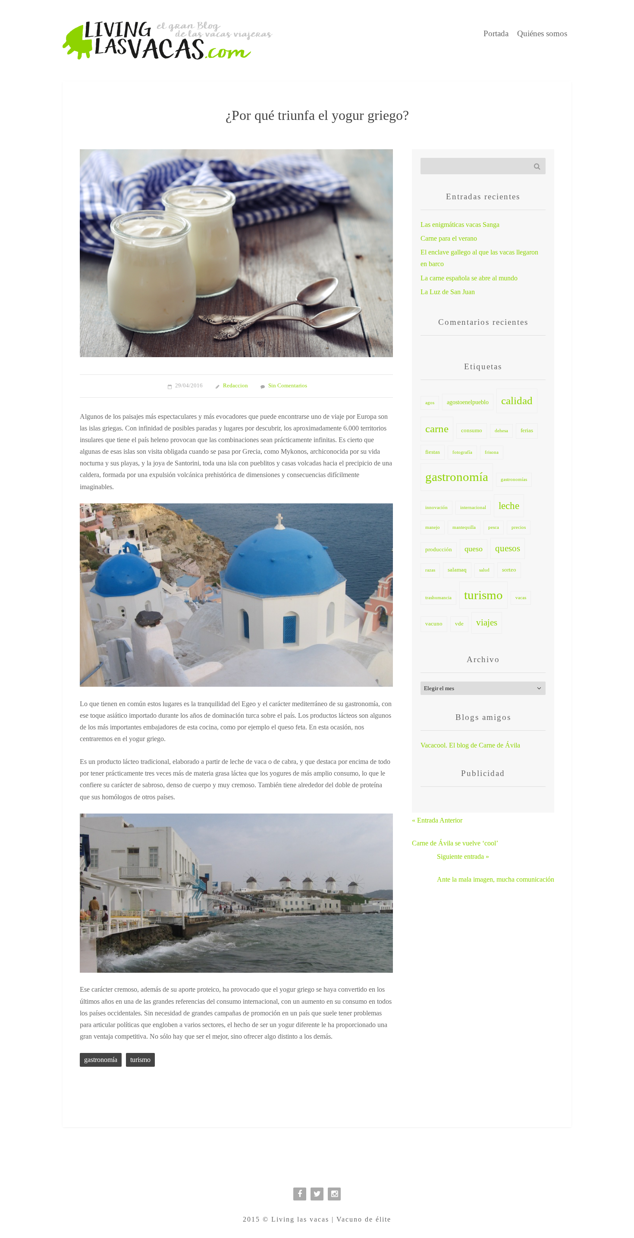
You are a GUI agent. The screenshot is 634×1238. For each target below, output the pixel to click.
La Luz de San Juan (448, 291)
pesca (493, 527)
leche (509, 505)
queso (474, 548)
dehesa (501, 430)
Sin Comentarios (287, 386)
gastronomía (100, 1059)
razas (430, 570)
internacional (473, 507)
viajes (486, 622)
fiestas (432, 452)
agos (429, 402)
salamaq (457, 570)
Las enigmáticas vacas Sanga (460, 224)
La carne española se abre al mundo (469, 278)
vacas (520, 597)
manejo (432, 527)
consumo (471, 430)
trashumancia (438, 597)
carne (437, 428)
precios (519, 527)
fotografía (462, 452)
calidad (517, 400)
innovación (436, 507)
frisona (492, 452)
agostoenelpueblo (468, 402)
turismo (140, 1059)
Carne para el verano (449, 238)
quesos (507, 548)
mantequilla (464, 527)
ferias (527, 430)
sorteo (509, 570)
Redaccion (235, 386)
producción (438, 550)
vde (459, 624)
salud (484, 570)
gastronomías (514, 479)
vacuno (434, 624)
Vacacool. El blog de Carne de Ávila (470, 745)
